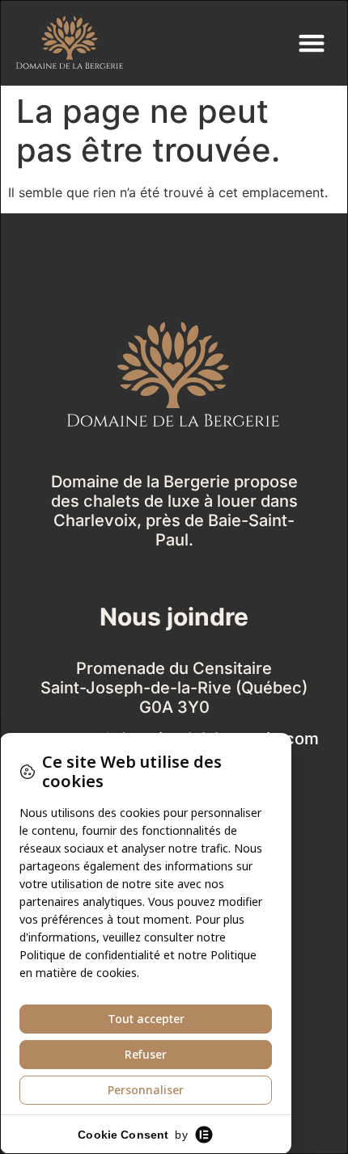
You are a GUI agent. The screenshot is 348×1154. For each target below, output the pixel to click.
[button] (311, 43)
